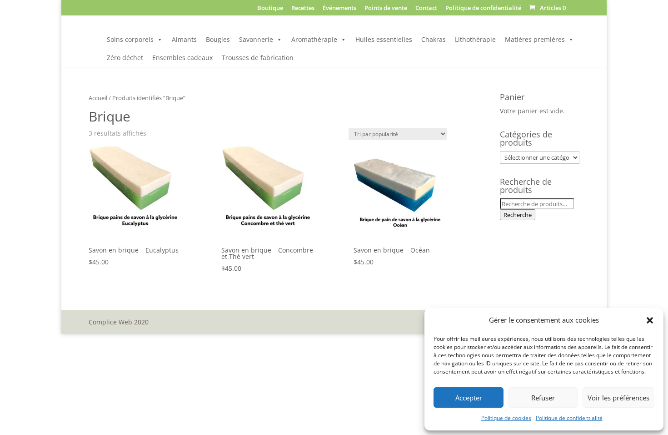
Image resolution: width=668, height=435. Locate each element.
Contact (426, 8)
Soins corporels (130, 39)
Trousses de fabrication (258, 57)
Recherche (517, 215)
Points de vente (385, 8)
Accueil (98, 98)
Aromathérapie (314, 39)
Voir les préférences (618, 397)
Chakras (433, 39)
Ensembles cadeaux (182, 57)
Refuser (543, 397)
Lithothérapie (475, 39)
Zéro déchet (125, 57)
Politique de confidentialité (569, 418)
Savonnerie (256, 39)
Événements (339, 8)
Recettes (302, 8)
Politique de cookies (506, 418)
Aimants (184, 39)
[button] (649, 320)
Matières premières (535, 39)
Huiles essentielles (383, 39)
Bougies (218, 39)
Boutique (270, 8)
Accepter (468, 397)
